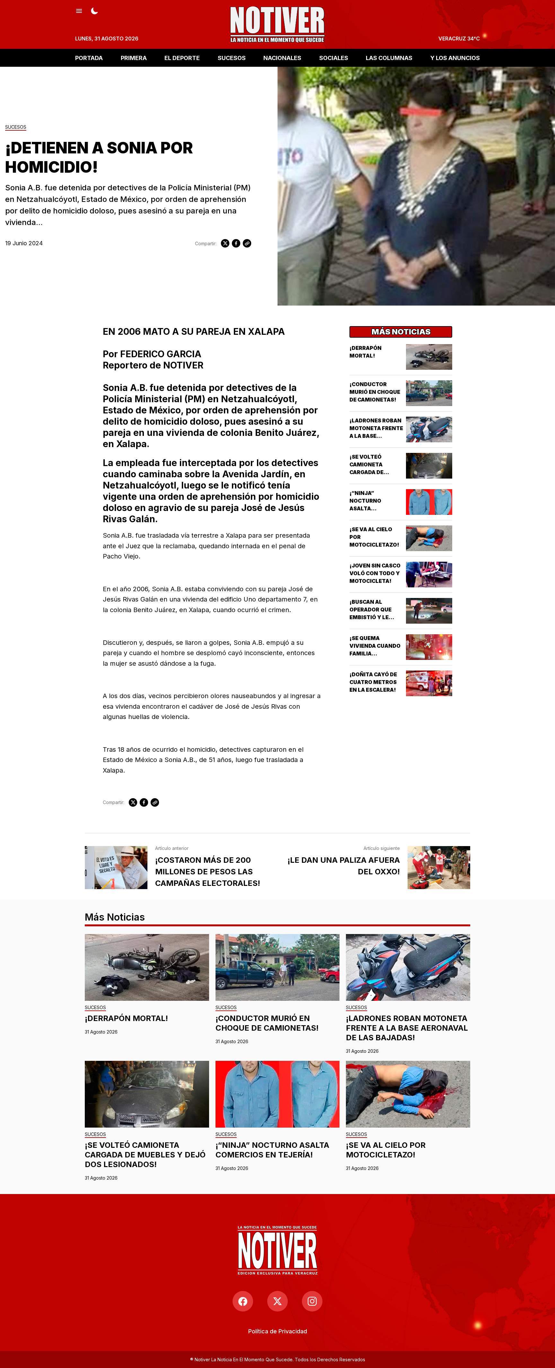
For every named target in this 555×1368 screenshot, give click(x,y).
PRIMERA (134, 57)
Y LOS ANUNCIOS (455, 57)
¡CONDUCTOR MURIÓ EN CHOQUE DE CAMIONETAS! (374, 392)
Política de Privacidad (277, 1331)
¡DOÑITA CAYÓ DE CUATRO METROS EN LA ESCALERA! (373, 682)
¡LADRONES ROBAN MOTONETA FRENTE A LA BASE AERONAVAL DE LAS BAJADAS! (376, 436)
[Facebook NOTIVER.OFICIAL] (243, 1301)
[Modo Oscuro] (94, 10)
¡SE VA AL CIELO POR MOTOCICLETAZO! (386, 1149)
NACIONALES (282, 57)
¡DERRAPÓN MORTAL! (126, 1018)
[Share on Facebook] (236, 243)
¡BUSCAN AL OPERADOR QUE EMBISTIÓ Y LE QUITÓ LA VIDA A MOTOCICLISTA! (371, 617)
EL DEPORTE (182, 57)
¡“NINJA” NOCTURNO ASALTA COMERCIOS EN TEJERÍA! (370, 508)
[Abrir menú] (79, 10)
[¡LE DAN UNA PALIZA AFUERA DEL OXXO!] (439, 867)
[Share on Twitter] (225, 243)
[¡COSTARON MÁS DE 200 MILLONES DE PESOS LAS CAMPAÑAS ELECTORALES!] (116, 867)
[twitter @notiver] (277, 1301)
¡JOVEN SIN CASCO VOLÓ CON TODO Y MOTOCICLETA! (375, 573)
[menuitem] (278, 1331)
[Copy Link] (247, 243)
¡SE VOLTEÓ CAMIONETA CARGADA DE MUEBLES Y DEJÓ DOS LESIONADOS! (374, 472)
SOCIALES (333, 57)
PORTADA (89, 57)
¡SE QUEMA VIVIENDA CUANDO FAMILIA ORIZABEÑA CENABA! (375, 653)
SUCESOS (232, 57)
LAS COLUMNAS (389, 57)
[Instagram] (312, 1301)
